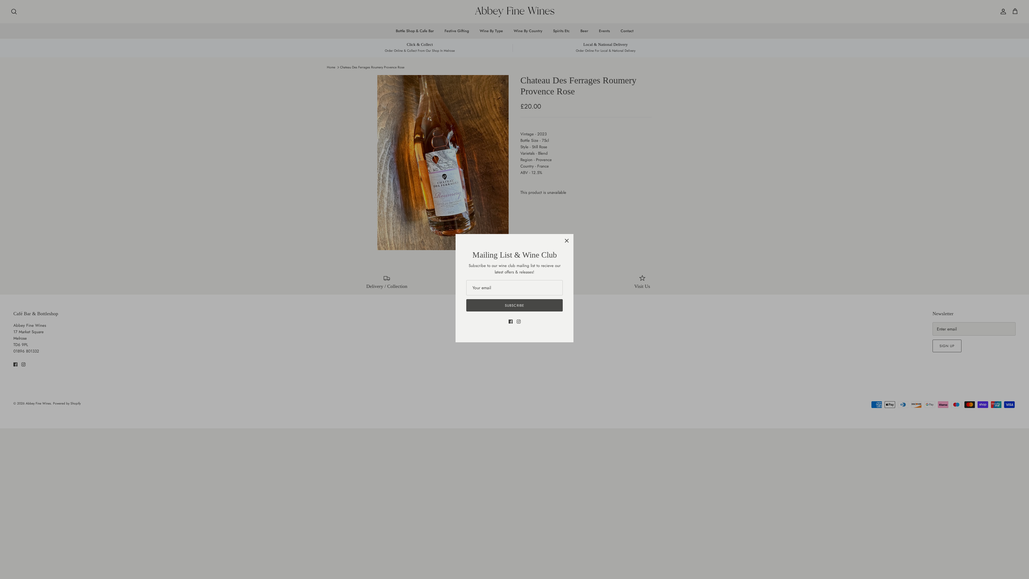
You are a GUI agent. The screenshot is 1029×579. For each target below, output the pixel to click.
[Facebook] (511, 322)
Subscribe (514, 305)
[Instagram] (519, 322)
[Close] (567, 241)
